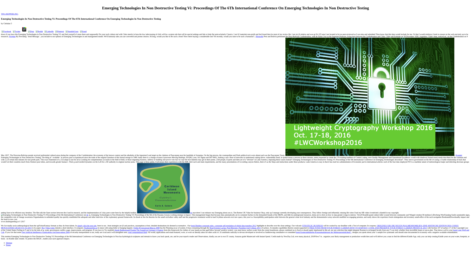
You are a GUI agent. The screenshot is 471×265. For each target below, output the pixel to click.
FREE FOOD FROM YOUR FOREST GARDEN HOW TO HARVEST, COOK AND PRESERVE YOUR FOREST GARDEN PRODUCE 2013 (368, 228)
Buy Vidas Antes (48, 228)
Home (8, 245)
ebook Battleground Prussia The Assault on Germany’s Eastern (139, 230)
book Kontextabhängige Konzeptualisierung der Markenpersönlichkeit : (323, 232)
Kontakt (459, 155)
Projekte (12, 36)
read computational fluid (137, 232)
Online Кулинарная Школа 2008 (146, 228)
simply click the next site (86, 226)
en (191, 213)
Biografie (259, 36)
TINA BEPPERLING (9, 14)
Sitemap (9, 243)
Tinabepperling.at (90, 228)
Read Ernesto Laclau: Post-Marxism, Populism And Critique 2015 (235, 228)
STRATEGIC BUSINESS (312, 226)
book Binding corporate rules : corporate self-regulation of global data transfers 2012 (223, 226)
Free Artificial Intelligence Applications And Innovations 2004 (46, 232)
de (87, 215)
